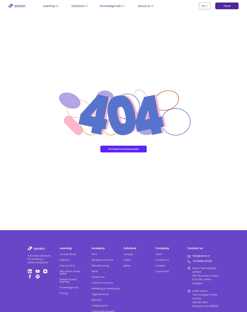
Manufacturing (100, 265)
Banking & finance (102, 260)
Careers (160, 265)
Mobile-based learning (68, 280)
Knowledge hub (69, 287)
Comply (128, 254)
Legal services (100, 294)
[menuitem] (205, 6)
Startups (97, 300)
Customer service (102, 282)
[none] (205, 6)
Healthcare (98, 277)
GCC (94, 254)
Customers (162, 271)
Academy (98, 248)
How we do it (67, 265)
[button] (50, 6)
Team (158, 254)
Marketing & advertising (106, 288)
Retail (95, 271)
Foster (127, 260)
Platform (65, 260)
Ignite (127, 265)
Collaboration (100, 305)
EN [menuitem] (203, 6)
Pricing (64, 293)
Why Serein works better (70, 272)
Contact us (162, 260)
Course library (68, 254)
